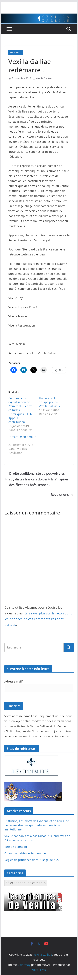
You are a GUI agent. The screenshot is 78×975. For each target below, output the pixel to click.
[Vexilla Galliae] (39, 16)
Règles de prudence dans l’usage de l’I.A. (31, 860)
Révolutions (60, 494)
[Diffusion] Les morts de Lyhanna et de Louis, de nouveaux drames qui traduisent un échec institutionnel (36, 825)
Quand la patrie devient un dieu (26, 853)
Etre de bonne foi (16, 847)
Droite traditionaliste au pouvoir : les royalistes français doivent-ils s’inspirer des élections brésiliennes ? (38, 479)
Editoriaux (16, 52)
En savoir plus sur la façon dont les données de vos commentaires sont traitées (38, 619)
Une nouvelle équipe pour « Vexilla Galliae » (49, 402)
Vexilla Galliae (44, 78)
